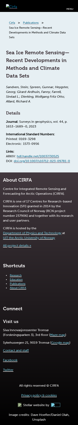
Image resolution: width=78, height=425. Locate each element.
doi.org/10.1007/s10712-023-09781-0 (42, 161)
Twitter (8, 370)
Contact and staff (16, 350)
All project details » (17, 245)
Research (16, 275)
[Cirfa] (11, 6)
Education (16, 279)
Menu (69, 9)
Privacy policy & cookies (39, 395)
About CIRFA (18, 288)
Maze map (57, 335)
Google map (60, 342)
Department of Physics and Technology (32, 233)
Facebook (10, 360)
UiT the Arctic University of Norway (29, 238)
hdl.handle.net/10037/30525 (38, 156)
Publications (17, 283)
